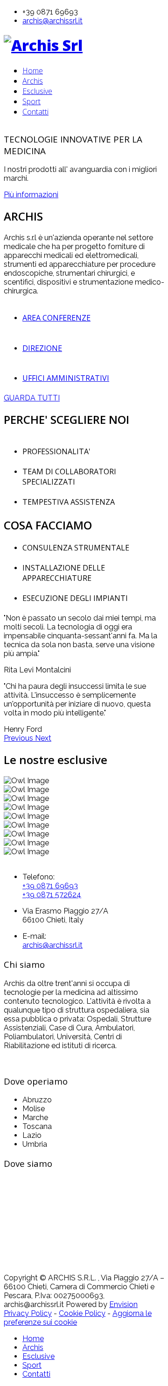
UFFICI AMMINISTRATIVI (65, 378)
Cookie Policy (82, 1313)
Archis (32, 81)
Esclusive (37, 91)
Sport (31, 101)
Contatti (35, 112)
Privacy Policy (28, 1313)
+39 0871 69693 (50, 885)
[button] (19, 738)
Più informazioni (31, 194)
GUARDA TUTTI (32, 397)
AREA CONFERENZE (56, 318)
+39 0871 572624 (51, 894)
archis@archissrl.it (52, 20)
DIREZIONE (42, 348)
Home (32, 70)
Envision (123, 1304)
